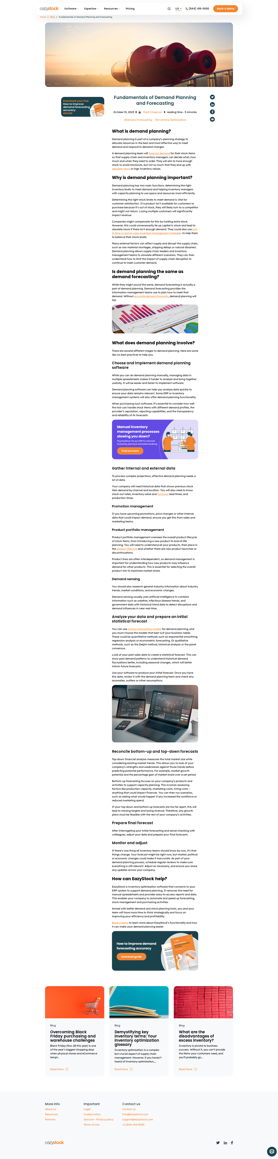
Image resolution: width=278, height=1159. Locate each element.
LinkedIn (212, 104)
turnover (162, 494)
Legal (87, 1109)
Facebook (212, 111)
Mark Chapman (152, 112)
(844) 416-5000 (199, 8)
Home (43, 17)
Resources (111, 8)
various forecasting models (144, 629)
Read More (57, 1069)
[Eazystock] (49, 9)
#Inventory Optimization (170, 119)
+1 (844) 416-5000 (133, 1124)
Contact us (129, 1109)
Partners (50, 1119)
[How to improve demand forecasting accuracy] (82, 107)
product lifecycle (127, 548)
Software (70, 8)
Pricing (130, 8)
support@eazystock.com (137, 1119)
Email (212, 119)
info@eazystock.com (135, 1114)
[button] (169, 8)
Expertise (90, 8)
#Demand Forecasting (138, 119)
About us (50, 1109)
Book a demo (225, 8)
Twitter (212, 97)
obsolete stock (121, 168)
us (177, 8)
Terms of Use (91, 1124)
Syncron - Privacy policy (98, 1119)
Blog (52, 17)
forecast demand (159, 153)
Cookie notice (92, 1114)
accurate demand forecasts (151, 296)
